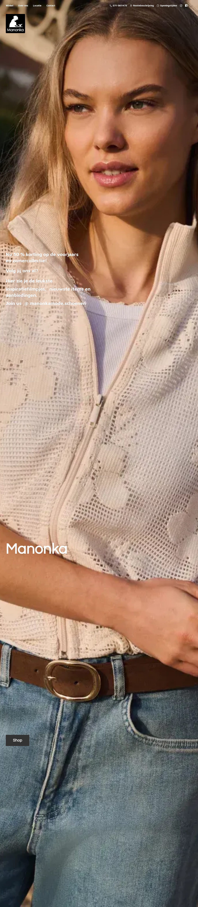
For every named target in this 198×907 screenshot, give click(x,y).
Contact (50, 5)
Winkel (9, 5)
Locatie (37, 5)
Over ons (23, 5)
